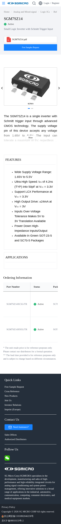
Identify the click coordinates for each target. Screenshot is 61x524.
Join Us (8, 400)
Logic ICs (45, 12)
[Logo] (17, 3)
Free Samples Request (30, 47)
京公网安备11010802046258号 (19, 516)
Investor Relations (13, 405)
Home (6, 12)
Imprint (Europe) (12, 409)
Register (55, 3)
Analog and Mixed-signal (25, 12)
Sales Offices (11, 435)
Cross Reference (12, 391)
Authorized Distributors (15, 439)
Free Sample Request (14, 387)
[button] (2, 88)
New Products (11, 396)
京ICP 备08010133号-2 (13, 520)
